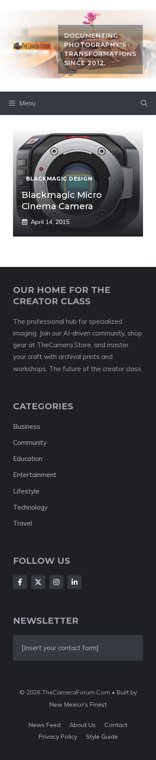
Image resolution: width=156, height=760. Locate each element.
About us (82, 725)
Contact (115, 725)
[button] (144, 103)
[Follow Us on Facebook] (20, 582)
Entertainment (34, 474)
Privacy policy (58, 736)
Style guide (102, 736)
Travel (22, 523)
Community (30, 442)
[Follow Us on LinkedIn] (74, 582)
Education (27, 458)
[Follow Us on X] (38, 582)
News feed (45, 725)
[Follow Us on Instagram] (56, 582)
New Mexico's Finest (78, 704)
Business (26, 426)
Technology (30, 507)
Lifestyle (26, 491)
